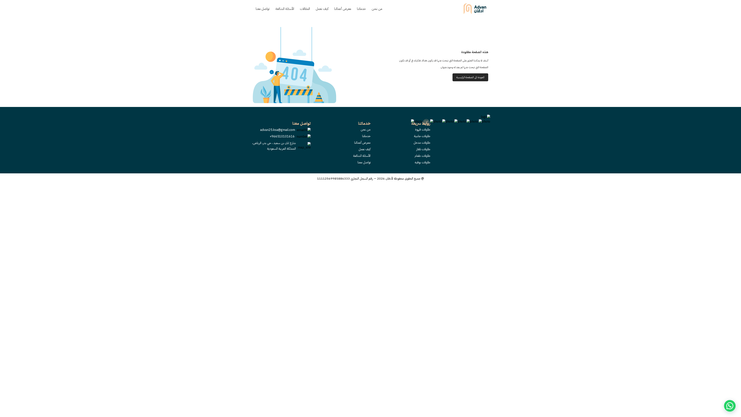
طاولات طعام (422, 155)
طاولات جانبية (422, 136)
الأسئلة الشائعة (284, 8)
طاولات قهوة (422, 129)
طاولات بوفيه (422, 162)
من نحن (377, 8)
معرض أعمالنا (342, 8)
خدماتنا (361, 8)
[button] (730, 406)
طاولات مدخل (422, 142)
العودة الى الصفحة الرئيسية (470, 77)
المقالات (305, 8)
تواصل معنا (263, 8)
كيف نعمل (322, 8)
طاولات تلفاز (423, 149)
